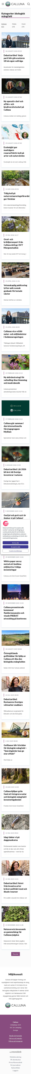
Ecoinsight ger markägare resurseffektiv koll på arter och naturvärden (14, 151)
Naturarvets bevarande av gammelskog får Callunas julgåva (15, 932)
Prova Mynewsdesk (15, 1062)
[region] (15, 537)
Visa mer (15, 954)
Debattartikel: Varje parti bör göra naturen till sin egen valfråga (14, 58)
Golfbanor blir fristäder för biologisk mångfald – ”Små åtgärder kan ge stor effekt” (15, 749)
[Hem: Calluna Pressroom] (15, 4)
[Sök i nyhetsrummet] (28, 4)
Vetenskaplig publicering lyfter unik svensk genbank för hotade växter (15, 289)
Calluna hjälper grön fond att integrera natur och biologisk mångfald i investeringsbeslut (15, 795)
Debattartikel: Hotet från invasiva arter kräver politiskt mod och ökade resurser (15, 887)
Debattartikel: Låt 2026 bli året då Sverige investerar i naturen (15, 472)
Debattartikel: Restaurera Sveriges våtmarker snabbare (13, 702)
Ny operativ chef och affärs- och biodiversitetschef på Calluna (14, 105)
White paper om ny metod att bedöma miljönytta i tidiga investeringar (13, 565)
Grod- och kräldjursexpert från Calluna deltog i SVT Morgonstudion (13, 243)
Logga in (15, 1070)
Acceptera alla (15, 547)
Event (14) (23, 25)
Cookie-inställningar (15, 551)
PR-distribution (15, 1060)
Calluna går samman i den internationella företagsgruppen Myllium (14, 427)
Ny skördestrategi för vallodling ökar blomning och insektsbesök (15, 380)
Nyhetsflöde (15, 1068)
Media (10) (14, 25)
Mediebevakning (15, 1057)
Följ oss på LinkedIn (15, 1038)
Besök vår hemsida (15, 1036)
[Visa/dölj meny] (3, 4)
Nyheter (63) (4, 25)
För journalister (15, 1065)
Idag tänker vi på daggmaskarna (11, 838)
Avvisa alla (15, 543)
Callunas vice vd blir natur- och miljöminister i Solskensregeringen (15, 334)
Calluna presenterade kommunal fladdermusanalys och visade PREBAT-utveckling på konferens (15, 613)
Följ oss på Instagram (15, 1041)
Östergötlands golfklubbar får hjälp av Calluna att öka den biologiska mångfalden (15, 657)
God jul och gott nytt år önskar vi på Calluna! (15, 516)
